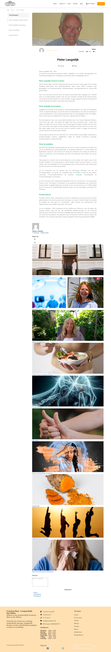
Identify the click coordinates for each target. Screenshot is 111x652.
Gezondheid (37, 594)
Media (35, 593)
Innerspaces (37, 596)
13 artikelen (35, 233)
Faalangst (79, 174)
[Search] (95, 646)
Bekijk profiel (45, 233)
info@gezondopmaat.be (49, 621)
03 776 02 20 (46, 617)
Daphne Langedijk (51, 50)
